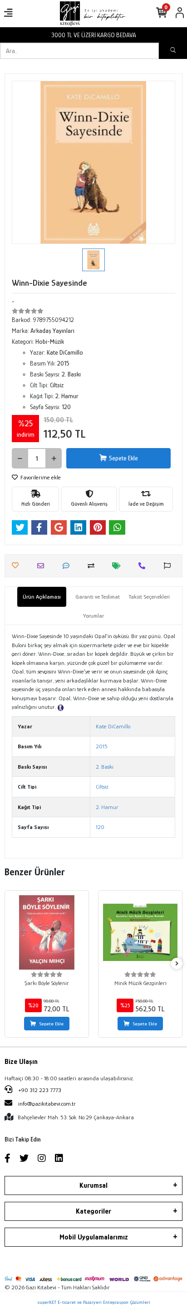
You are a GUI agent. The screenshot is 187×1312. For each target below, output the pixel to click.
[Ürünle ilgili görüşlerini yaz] (68, 565)
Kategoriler (93, 1211)
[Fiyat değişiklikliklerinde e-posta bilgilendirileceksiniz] (119, 565)
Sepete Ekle (123, 458)
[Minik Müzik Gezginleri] (140, 932)
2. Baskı (104, 766)
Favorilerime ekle (40, 477)
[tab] (41, 597)
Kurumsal (93, 1185)
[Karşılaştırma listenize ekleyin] (93, 565)
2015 (102, 746)
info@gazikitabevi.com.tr (47, 1103)
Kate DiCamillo (113, 726)
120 (100, 827)
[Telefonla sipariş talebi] (144, 565)
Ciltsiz (102, 786)
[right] (177, 964)
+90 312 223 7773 (39, 1090)
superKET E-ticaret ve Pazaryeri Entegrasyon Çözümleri (93, 1302)
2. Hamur (107, 807)
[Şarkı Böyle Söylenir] (47, 932)
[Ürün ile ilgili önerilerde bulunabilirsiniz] (169, 565)
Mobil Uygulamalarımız (93, 1237)
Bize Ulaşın (21, 1062)
